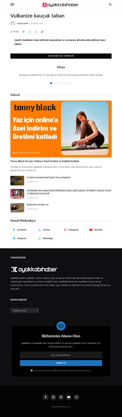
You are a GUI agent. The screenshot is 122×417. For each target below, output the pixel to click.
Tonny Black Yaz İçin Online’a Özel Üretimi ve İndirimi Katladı (44, 161)
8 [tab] (70, 83)
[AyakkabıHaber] (61, 4)
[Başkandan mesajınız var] (17, 207)
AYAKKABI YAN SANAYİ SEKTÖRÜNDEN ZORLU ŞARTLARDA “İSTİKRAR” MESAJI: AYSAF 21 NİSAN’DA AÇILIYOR (69, 192)
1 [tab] (51, 83)
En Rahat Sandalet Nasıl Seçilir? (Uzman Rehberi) (48, 178)
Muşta (61, 67)
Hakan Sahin (22, 24)
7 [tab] (68, 83)
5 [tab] (62, 83)
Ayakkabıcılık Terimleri (61, 56)
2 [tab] (54, 83)
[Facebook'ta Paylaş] (23, 31)
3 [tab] (56, 83)
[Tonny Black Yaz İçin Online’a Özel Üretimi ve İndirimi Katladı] (61, 129)
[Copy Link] (42, 31)
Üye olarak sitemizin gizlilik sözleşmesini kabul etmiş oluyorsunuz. (62, 370)
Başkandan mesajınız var (38, 205)
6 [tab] (65, 83)
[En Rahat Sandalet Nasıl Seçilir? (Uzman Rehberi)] (17, 180)
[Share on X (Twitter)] (36, 31)
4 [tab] (59, 83)
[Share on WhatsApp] (30, 31)
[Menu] (12, 4)
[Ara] (110, 4)
